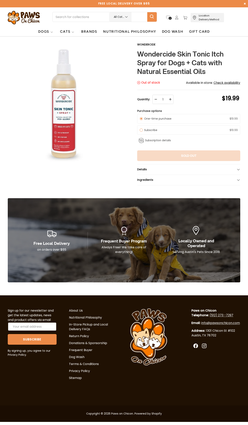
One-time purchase (157, 119)
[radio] (141, 119)
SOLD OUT (188, 155)
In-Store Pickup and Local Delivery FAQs (88, 326)
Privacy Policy (79, 371)
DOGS (43, 31)
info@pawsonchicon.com (220, 323)
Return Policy (79, 336)
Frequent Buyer (80, 350)
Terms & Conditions (84, 364)
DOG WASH (172, 31)
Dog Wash (76, 357)
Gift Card (199, 31)
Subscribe (151, 130)
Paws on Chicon (122, 414)
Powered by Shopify (148, 414)
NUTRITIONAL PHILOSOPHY (129, 31)
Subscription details (158, 140)
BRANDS (89, 31)
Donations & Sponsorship (88, 343)
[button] (185, 18)
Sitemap (75, 378)
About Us (76, 310)
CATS (65, 31)
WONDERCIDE (146, 44)
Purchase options (149, 111)
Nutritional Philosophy (85, 317)
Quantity (143, 99)
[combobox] (105, 17)
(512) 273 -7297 (221, 315)
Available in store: (213, 83)
